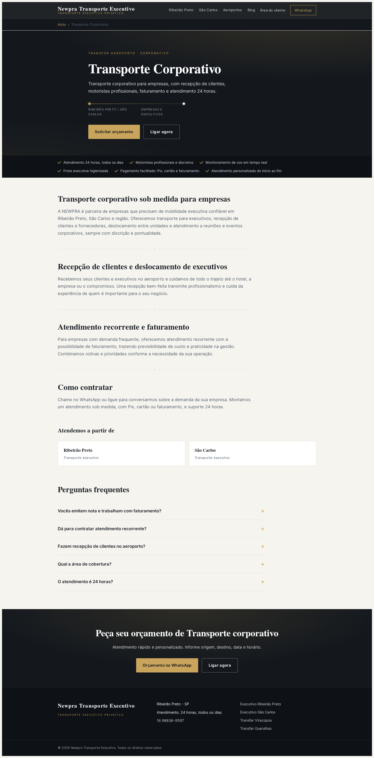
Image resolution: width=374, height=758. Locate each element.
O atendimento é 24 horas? (85, 581)
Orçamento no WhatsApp (167, 665)
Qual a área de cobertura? (84, 564)
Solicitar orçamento (114, 131)
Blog (251, 10)
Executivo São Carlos (257, 712)
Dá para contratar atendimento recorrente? (102, 528)
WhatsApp (303, 10)
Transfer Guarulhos (255, 728)
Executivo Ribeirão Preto (260, 704)
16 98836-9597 (170, 720)
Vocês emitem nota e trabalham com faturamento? (109, 510)
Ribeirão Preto (181, 10)
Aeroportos (232, 10)
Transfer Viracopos (256, 720)
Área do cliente (272, 10)
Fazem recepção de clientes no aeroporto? (101, 546)
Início (62, 24)
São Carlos (208, 10)
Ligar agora (161, 131)
